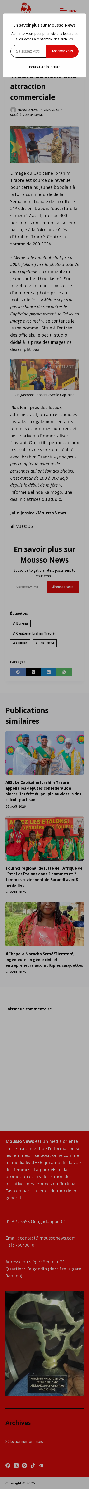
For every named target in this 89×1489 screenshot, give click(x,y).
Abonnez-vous (62, 51)
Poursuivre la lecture (44, 67)
